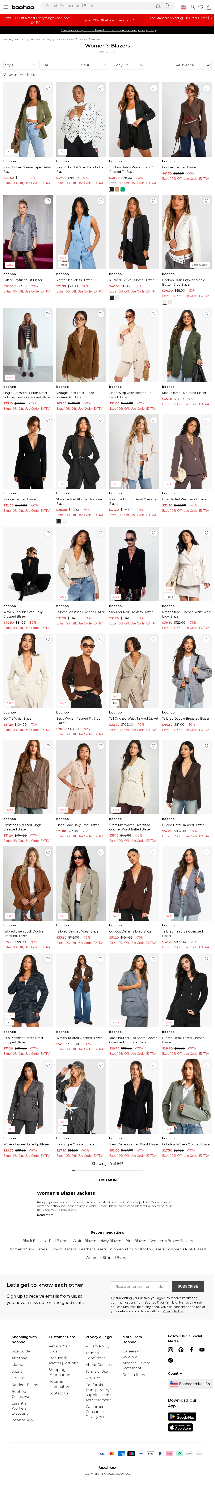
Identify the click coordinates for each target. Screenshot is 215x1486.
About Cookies (98, 1365)
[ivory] (64, 521)
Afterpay (19, 1358)
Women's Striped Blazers (107, 1258)
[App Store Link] (182, 1422)
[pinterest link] (181, 1349)
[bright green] (122, 189)
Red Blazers (59, 1241)
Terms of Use (97, 1371)
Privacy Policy (97, 1346)
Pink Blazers (136, 1241)
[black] (111, 189)
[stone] (117, 297)
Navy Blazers (111, 1241)
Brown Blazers (63, 1249)
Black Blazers (34, 1241)
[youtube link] (202, 1349)
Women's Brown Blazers (171, 1241)
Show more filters (19, 75)
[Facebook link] (191, 1349)
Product (93, 1378)
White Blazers (85, 1241)
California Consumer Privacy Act (95, 1412)
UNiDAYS (20, 1378)
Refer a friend (135, 1375)
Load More (107, 1180)
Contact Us (58, 1393)
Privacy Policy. (173, 1311)
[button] (184, 7)
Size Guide (21, 1351)
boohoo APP (23, 1420)
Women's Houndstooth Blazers (137, 1249)
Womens (20, 39)
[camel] (117, 189)
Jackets (82, 39)
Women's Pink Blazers (187, 1249)
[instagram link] (170, 1349)
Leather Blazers (92, 1249)
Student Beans (25, 1385)
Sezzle (17, 1371)
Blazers (95, 39)
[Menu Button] (5, 7)
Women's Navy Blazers (27, 1249)
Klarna (17, 1365)
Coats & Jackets (65, 39)
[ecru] (164, 302)
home (7, 39)
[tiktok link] (170, 1360)
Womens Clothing (41, 39)
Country (175, 1374)
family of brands (177, 1302)
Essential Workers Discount (20, 1408)
